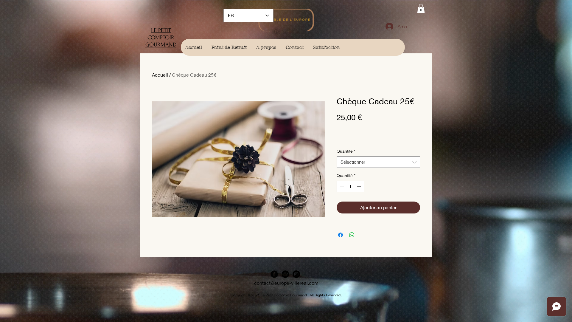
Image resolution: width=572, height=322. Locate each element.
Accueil (160, 75)
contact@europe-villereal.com (286, 283)
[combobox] (378, 162)
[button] (421, 8)
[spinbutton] (350, 186)
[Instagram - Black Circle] (296, 274)
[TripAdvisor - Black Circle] (285, 274)
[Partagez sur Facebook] (340, 235)
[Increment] (359, 186)
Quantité (346, 151)
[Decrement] (341, 186)
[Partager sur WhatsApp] (351, 235)
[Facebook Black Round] (274, 274)
